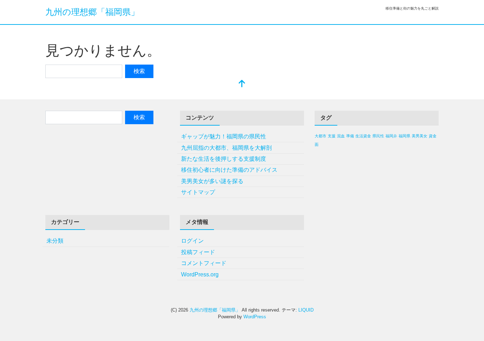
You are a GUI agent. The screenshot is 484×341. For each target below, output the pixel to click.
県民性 (378, 136)
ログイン (192, 241)
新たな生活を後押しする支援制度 (223, 159)
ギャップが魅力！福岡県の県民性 (223, 136)
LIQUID (306, 310)
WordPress (254, 316)
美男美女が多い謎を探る (212, 181)
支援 (332, 136)
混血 (341, 136)
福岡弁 (391, 136)
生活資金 (363, 136)
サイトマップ (198, 192)
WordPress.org (200, 274)
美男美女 (419, 136)
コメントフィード (203, 263)
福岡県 (404, 136)
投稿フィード (198, 252)
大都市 (320, 136)
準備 (350, 136)
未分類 (54, 241)
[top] (242, 84)
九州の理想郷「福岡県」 (92, 12)
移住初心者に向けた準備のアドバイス (229, 170)
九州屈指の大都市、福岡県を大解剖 (226, 148)
